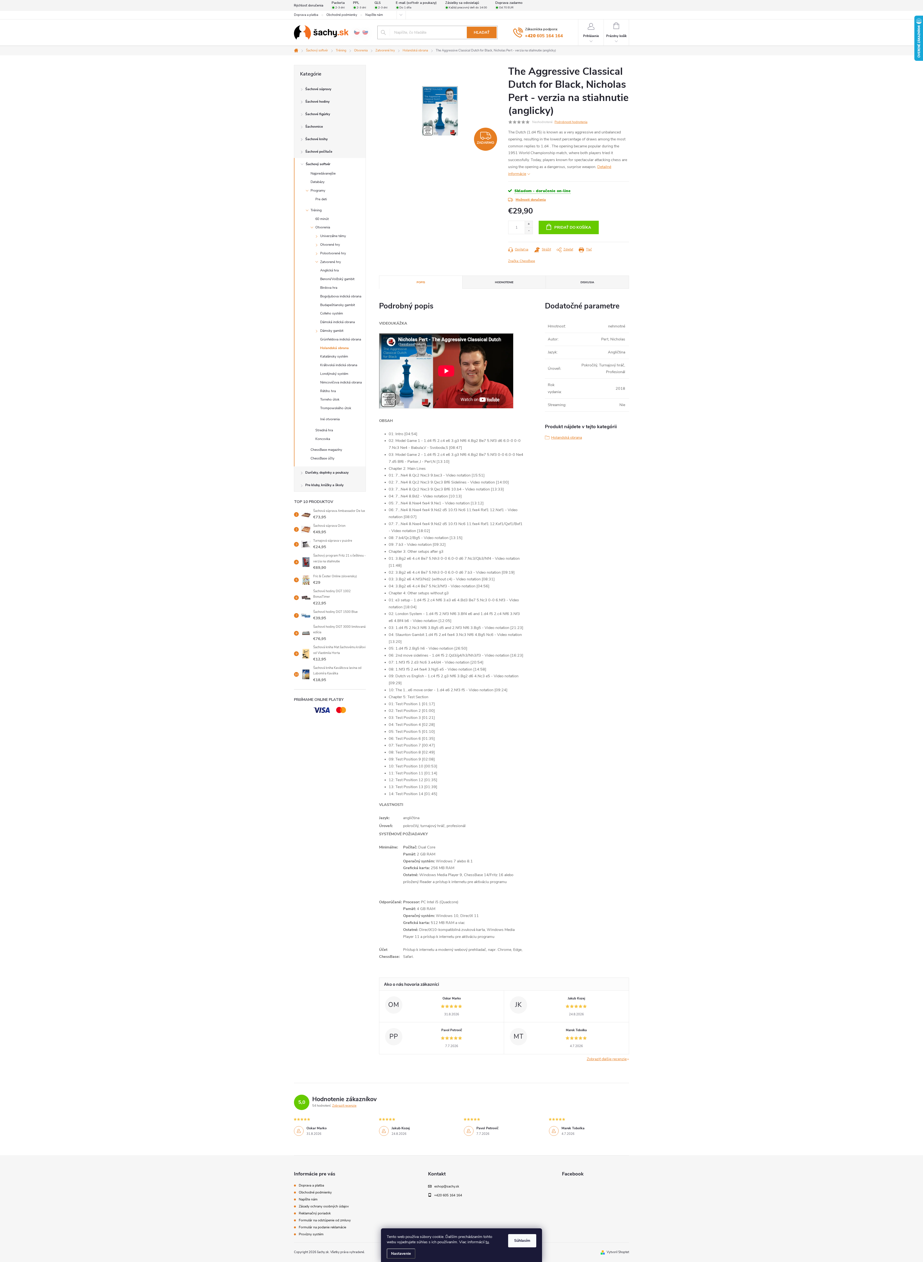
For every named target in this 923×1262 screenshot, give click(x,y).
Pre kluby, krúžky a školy (324, 485)
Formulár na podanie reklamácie (322, 1227)
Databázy (317, 182)
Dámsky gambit (331, 330)
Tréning (316, 210)
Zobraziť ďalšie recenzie (607, 1059)
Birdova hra (328, 287)
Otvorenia (322, 227)
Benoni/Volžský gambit (337, 279)
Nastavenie (401, 1253)
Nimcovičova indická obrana (341, 382)
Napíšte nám (374, 15)
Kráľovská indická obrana (338, 365)
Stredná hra (324, 430)
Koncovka (322, 439)
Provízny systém (311, 1234)
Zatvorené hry (330, 262)
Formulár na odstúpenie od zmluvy (325, 1220)
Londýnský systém (334, 373)
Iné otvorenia (330, 419)
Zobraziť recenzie (344, 1106)
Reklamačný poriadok (315, 1213)
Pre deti (321, 199)
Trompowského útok (335, 408)
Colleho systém (331, 313)
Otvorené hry (330, 244)
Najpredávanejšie (323, 173)
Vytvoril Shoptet (618, 1252)
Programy (318, 190)
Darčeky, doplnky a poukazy (327, 472)
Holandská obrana (334, 348)
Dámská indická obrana (337, 322)
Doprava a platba (306, 15)
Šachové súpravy (318, 89)
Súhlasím (522, 1240)
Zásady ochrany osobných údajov (324, 1206)
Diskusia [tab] (587, 282)
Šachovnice (314, 126)
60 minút (322, 219)
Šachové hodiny (317, 101)
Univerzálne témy (333, 236)
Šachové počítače (318, 151)
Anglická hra (329, 270)
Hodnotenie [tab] (504, 282)
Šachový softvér (318, 164)
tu (487, 1242)
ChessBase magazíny (326, 449)
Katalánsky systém (334, 356)
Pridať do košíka (572, 227)
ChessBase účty (322, 458)
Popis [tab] (421, 282)
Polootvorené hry (333, 253)
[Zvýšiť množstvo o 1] (529, 224)
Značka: (521, 261)
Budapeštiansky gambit (337, 305)
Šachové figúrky (317, 114)
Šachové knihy (316, 139)
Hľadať (482, 32)
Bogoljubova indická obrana (340, 296)
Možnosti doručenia (531, 199)
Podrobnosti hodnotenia (571, 122)
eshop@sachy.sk (446, 1186)
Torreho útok (329, 399)
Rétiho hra (328, 391)
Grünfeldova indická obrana (340, 339)
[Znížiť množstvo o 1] (529, 230)
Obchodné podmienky (341, 15)
